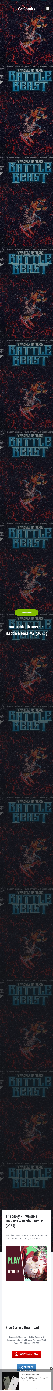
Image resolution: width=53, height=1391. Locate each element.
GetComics (26, 9)
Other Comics (26, 612)
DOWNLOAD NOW (29, 1354)
